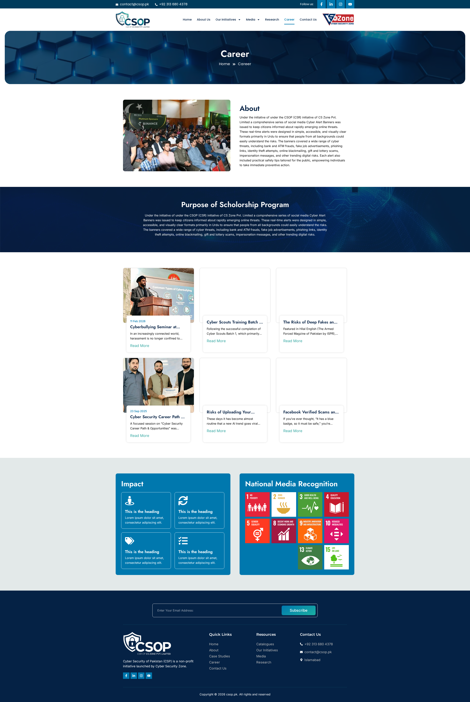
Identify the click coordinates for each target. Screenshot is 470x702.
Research (272, 19)
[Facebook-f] (321, 4)
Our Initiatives (226, 19)
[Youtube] (350, 4)
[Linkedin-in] (331, 4)
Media (250, 19)
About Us (203, 19)
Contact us (308, 19)
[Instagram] (340, 4)
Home (187, 19)
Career (289, 19)
